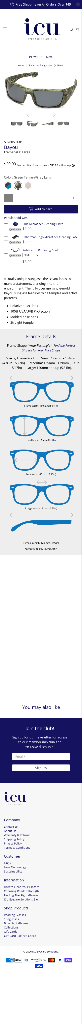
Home (21, 65)
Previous (35, 57)
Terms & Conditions (17, 847)
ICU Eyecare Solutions (45, 951)
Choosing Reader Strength (21, 891)
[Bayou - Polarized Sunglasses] (41, 90)
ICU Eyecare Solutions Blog (21, 899)
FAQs (7, 863)
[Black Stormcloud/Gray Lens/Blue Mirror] (8, 185)
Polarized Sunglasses (41, 65)
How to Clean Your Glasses (21, 887)
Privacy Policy (13, 843)
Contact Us (11, 827)
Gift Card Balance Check (20, 936)
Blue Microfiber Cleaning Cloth (42, 224)
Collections (11, 927)
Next (49, 57)
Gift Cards (10, 931)
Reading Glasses (15, 915)
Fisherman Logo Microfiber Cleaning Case (50, 237)
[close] (78, 4)
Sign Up (41, 768)
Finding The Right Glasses (21, 895)
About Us (10, 831)
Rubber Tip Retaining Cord (40, 250)
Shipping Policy (14, 839)
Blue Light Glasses (16, 923)
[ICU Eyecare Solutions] (41, 29)
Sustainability (13, 871)
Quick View (15, 229)
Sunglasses (11, 919)
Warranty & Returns (17, 835)
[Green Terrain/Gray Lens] (18, 185)
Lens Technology (15, 867)
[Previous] (29, 115)
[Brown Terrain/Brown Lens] (28, 185)
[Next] (53, 115)
